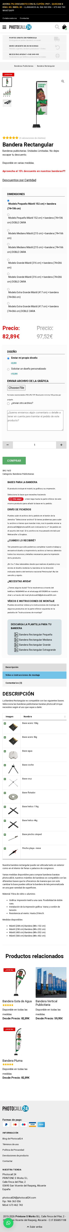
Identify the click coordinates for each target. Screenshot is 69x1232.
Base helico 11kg (30, 806)
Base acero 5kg (29, 737)
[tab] (34, 667)
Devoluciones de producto (16, 1155)
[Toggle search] (57, 27)
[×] (8, 1223)
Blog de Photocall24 (13, 1138)
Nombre (28, 716)
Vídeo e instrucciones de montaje (23, 675)
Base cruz (27, 778)
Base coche (28, 765)
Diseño (12, 351)
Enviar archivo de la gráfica (28, 381)
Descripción (12, 667)
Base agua (27, 751)
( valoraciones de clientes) (32, 138)
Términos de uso (11, 1144)
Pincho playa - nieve (31, 848)
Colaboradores (10, 18)
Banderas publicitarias (14, 151)
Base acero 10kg (30, 723)
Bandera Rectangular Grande (35, 644)
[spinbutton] (34, 445)
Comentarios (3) (14, 683)
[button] (8, 445)
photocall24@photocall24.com (19, 1197)
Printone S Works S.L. (28, 1216)
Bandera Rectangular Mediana (35, 639)
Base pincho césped (32, 834)
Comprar (14, 460)
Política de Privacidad (13, 1149)
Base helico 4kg (29, 820)
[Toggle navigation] (4, 27)
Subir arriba (35, 1226)
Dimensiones (16, 194)
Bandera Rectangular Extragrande (37, 649)
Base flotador (28, 792)
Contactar (24, 18)
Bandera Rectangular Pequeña (35, 634)
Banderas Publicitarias (23, 474)
